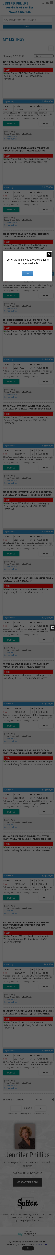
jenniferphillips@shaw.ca (27, 1220)
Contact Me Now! (27, 1182)
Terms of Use (40, 1244)
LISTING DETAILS (11, 123)
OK (28, 1248)
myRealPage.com (27, 1234)
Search (27, 26)
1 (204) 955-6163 (10, 136)
